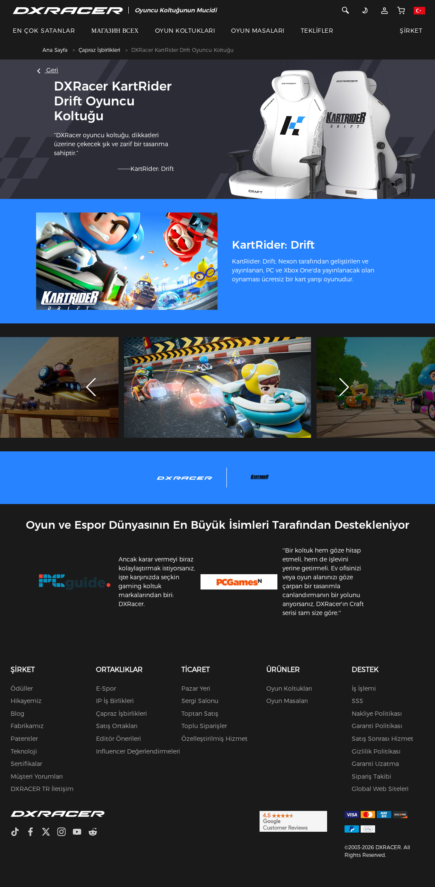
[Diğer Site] (419, 10)
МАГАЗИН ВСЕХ (115, 30)
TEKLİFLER (317, 30)
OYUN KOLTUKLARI (185, 30)
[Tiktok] (18, 832)
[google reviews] (293, 821)
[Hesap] (384, 10)
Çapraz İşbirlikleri (99, 50)
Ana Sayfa (55, 50)
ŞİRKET (411, 30)
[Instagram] (65, 832)
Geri (51, 70)
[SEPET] (400, 10)
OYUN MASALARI (257, 30)
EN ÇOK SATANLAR (44, 30)
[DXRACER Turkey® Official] (68, 10)
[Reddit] (96, 832)
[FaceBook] (34, 832)
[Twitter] (49, 832)
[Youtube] (80, 832)
